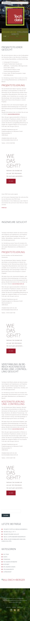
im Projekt (6, 564)
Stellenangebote (8, 569)
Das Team (12, 36)
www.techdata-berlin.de (14, 114)
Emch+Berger (16, 579)
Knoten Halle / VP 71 (10, 532)
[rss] (14, 610)
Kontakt (14, 607)
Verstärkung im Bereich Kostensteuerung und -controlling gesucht (14, 368)
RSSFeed (4, 207)
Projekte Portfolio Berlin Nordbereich (15, 529)
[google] (18, 610)
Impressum (20, 607)
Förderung (6, 559)
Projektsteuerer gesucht (12, 48)
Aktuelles (8, 607)
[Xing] (11, 610)
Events (5, 557)
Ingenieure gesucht (14, 222)
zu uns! (11, 181)
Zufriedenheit (7, 572)
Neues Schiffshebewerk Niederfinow (14, 537)
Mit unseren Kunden (9, 567)
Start (4, 36)
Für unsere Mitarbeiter (10, 562)
